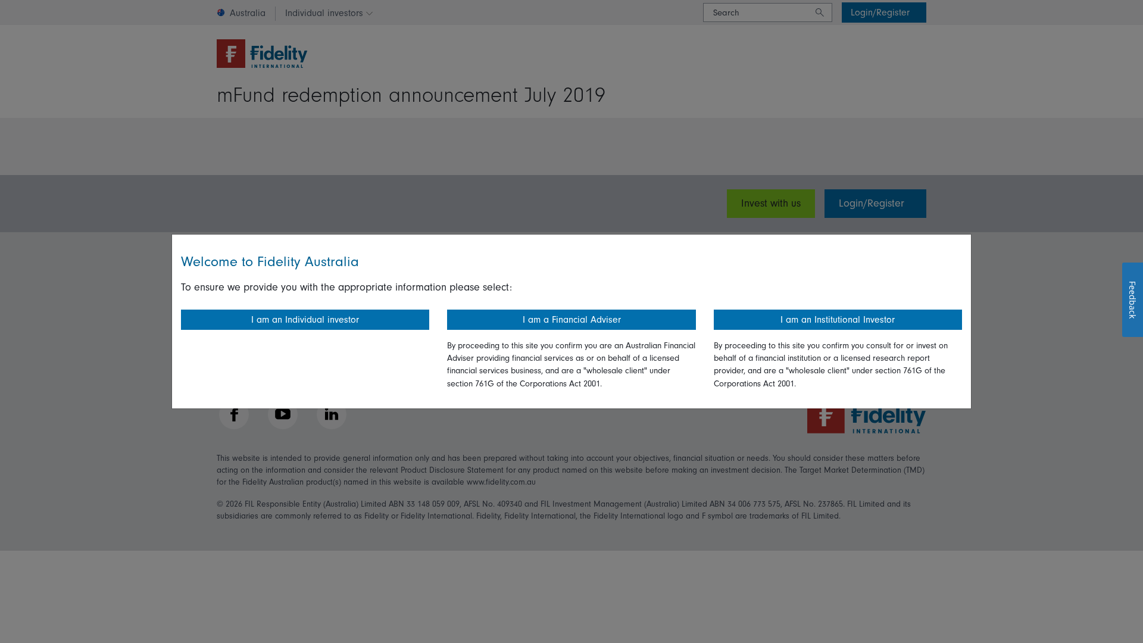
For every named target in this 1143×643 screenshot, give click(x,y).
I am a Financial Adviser (572, 319)
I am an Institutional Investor (837, 319)
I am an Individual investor (305, 319)
